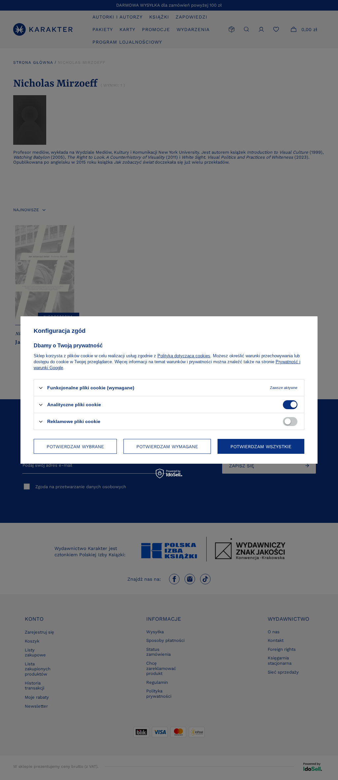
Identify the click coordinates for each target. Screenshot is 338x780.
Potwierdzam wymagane (167, 446)
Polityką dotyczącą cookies (183, 355)
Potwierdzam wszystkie (260, 446)
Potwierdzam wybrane (75, 446)
